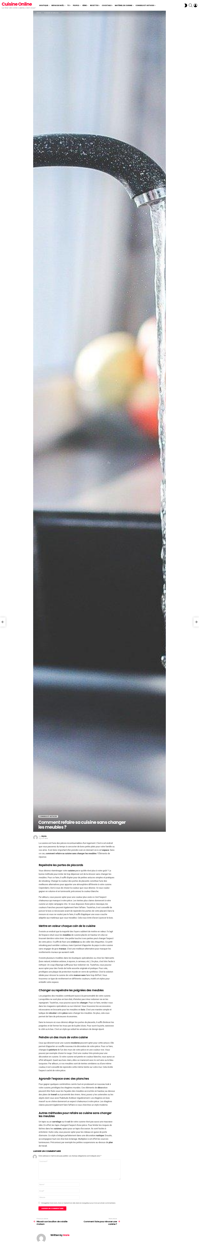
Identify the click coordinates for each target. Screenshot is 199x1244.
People (76, 5)
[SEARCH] (190, 5)
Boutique (43, 5)
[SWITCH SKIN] (186, 5)
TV (68, 5)
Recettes (94, 5)
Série (84, 5)
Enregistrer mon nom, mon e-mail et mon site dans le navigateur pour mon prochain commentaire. (78, 1203)
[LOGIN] (195, 5)
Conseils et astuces (145, 5)
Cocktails (106, 5)
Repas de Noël (57, 5)
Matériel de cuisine (123, 5)
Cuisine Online (17, 4)
